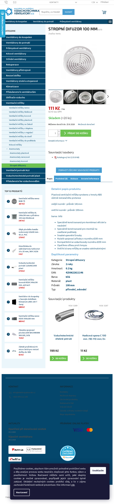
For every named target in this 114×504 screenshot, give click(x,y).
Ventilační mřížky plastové (20, 120)
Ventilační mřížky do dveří (20, 136)
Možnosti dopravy (68, 395)
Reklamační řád (66, 403)
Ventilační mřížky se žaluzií (21, 124)
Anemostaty (14, 149)
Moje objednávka (67, 414)
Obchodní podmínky (69, 399)
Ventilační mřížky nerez (19, 107)
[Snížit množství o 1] (58, 135)
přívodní (71, 289)
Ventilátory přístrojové (18, 70)
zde (73, 485)
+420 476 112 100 (20, 396)
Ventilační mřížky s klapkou (21, 128)
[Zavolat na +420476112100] (9, 2)
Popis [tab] (50, 178)
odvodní (81, 289)
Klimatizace (12, 86)
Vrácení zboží (66, 406)
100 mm (70, 285)
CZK (93, 2)
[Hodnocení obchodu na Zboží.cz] (15, 459)
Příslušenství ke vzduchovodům (22, 181)
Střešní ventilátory (16, 59)
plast (69, 281)
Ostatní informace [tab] (90, 178)
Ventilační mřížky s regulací (21, 132)
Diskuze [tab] (74, 178)
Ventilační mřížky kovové (20, 116)
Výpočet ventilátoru (20, 437)
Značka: (54, 33)
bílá (68, 277)
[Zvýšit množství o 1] (58, 131)
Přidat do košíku (78, 133)
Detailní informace (56, 140)
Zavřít (64, 149)
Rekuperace (12, 64)
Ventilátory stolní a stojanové (22, 81)
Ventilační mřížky (15, 103)
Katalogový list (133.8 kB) (68, 157)
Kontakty (54, 2)
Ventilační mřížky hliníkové (20, 112)
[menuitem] (16, 21)
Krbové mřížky (15, 144)
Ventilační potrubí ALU (18, 170)
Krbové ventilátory (16, 53)
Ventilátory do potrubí (18, 42)
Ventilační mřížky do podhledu (22, 140)
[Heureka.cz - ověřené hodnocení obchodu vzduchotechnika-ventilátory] (68, 453)
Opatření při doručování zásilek (27, 429)
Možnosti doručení (86, 124)
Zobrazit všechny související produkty (78, 170)
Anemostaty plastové (19, 153)
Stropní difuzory (18, 165)
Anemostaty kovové (19, 161)
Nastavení (21, 492)
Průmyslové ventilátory (18, 48)
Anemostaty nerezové (20, 157)
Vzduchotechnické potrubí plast (23, 175)
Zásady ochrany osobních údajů (74, 410)
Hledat (68, 12)
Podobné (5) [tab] (62, 178)
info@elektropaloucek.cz (24, 392)
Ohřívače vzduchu (15, 97)
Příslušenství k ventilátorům (21, 92)
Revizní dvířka (13, 75)
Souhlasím (98, 470)
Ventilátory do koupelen (19, 37)
